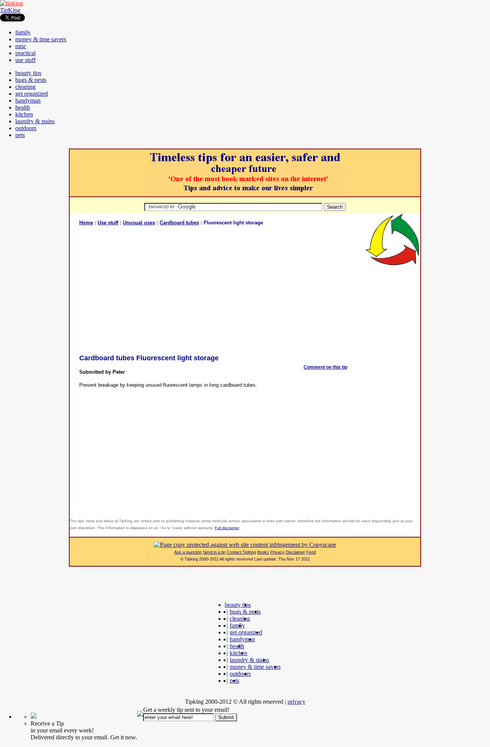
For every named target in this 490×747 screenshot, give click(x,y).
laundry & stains (35, 121)
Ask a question (188, 552)
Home (86, 223)
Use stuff (108, 223)
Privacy (277, 552)
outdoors (25, 128)
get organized (31, 93)
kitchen (24, 114)
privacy (296, 701)
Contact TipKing (241, 552)
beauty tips (28, 73)
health (22, 107)
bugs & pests (30, 80)
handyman (28, 100)
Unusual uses (139, 223)
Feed (311, 552)
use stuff (25, 60)
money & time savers (40, 39)
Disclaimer (295, 552)
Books (263, 552)
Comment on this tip (325, 367)
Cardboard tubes (179, 223)
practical (25, 53)
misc (20, 46)
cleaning (25, 86)
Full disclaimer (227, 528)
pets (20, 135)
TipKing (10, 10)
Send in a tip (214, 552)
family (23, 32)
